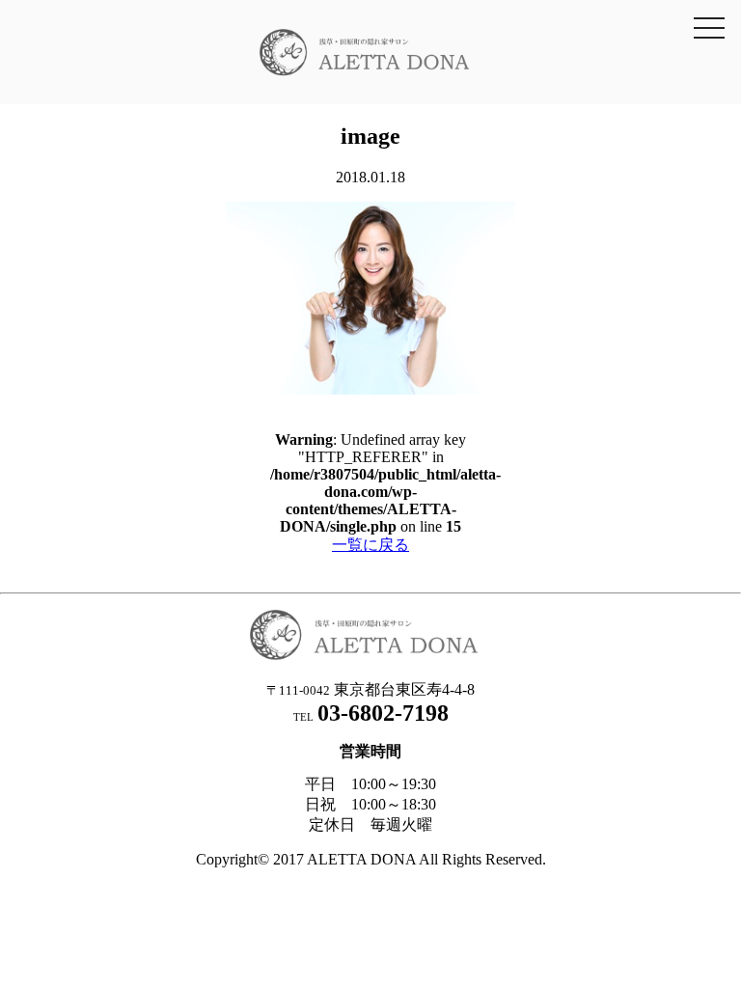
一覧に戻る (370, 544)
